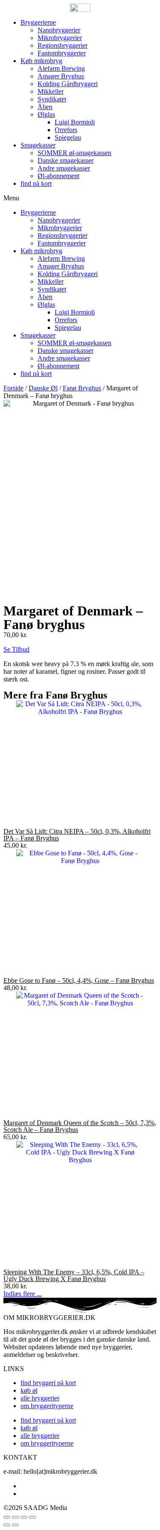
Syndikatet (52, 99)
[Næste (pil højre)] (15, 1525)
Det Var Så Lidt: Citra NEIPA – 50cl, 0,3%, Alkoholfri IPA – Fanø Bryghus (77, 835)
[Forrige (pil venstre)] (6, 1525)
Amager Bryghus (61, 76)
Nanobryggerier (59, 30)
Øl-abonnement (58, 175)
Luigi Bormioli (75, 122)
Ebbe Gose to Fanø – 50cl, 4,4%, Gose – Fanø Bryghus (78, 980)
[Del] (15, 1517)
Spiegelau (68, 137)
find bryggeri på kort (48, 1382)
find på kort (36, 183)
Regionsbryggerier (62, 45)
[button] (80, 198)
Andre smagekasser (64, 168)
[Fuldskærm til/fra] (23, 1517)
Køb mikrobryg (41, 60)
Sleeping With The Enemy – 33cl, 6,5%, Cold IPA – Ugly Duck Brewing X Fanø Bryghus (73, 1275)
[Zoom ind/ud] (32, 1517)
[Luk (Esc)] (6, 1517)
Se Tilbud (16, 649)
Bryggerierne (38, 22)
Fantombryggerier (62, 53)
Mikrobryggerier (60, 37)
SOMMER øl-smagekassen (74, 152)
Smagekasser (37, 145)
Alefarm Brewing (61, 68)
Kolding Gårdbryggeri (68, 83)
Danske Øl (43, 388)
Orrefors (66, 129)
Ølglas (46, 114)
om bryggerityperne (46, 1405)
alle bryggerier (39, 1398)
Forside (13, 388)
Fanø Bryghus (82, 388)
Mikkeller (51, 91)
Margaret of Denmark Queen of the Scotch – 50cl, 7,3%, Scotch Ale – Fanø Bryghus (79, 1126)
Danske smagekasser (65, 160)
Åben (45, 106)
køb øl (29, 1390)
